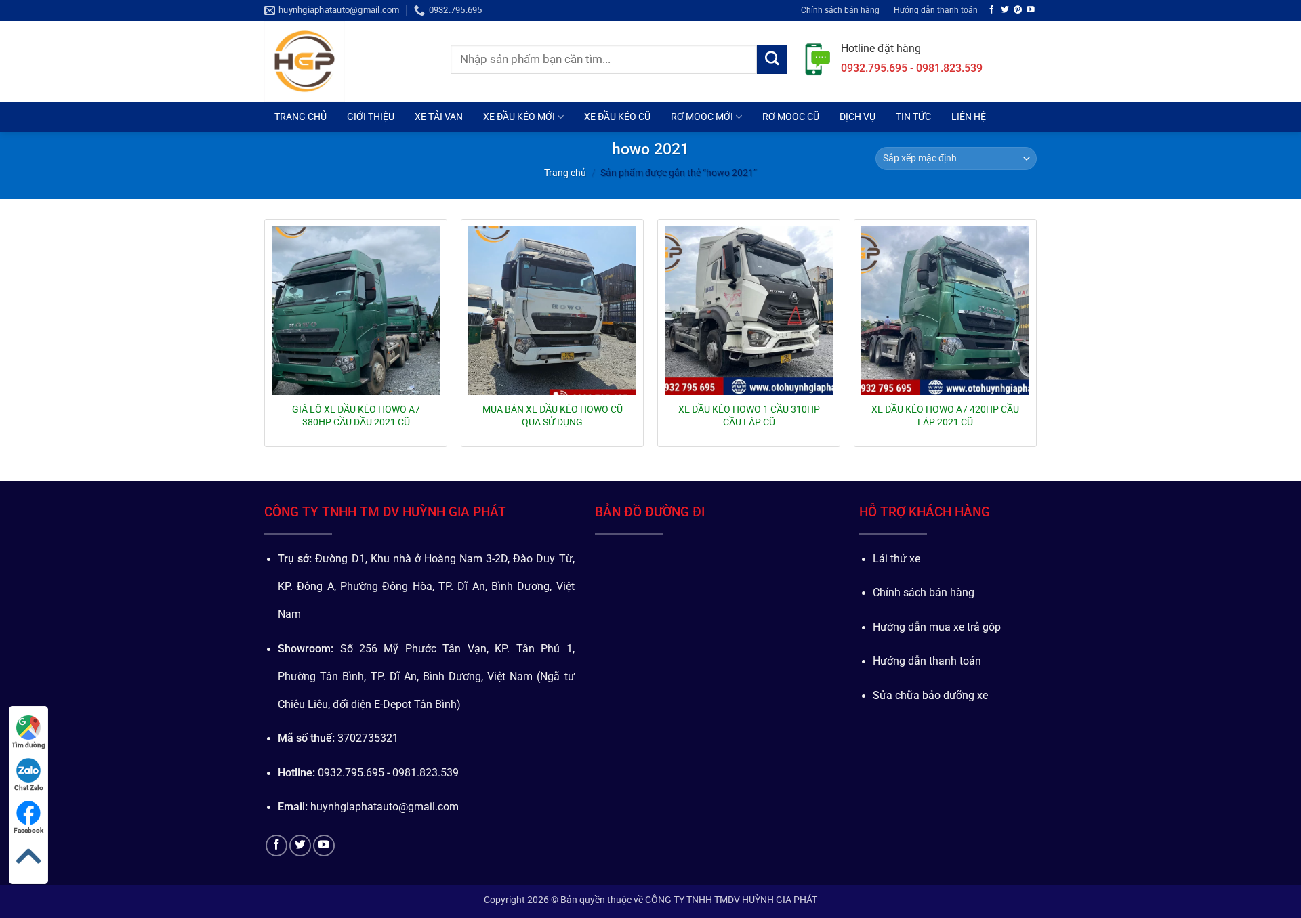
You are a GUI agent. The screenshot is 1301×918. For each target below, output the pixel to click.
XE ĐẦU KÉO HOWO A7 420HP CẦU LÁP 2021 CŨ (945, 415)
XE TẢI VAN (439, 116)
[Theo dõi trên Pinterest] (1018, 9)
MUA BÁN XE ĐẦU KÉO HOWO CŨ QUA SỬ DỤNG (552, 415)
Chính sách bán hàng (840, 10)
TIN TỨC (913, 116)
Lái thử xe (896, 559)
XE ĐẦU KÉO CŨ (617, 116)
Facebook (28, 830)
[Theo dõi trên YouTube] (1031, 9)
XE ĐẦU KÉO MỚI (519, 116)
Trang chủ (565, 172)
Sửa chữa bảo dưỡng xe (930, 696)
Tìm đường (28, 745)
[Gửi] (772, 60)
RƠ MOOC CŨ (790, 116)
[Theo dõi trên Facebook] (992, 9)
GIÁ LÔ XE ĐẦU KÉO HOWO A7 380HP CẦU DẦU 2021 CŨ (356, 415)
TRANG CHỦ (300, 116)
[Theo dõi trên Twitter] (1005, 9)
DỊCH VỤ (857, 116)
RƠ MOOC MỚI (702, 116)
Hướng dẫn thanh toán (936, 10)
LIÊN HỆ (968, 116)
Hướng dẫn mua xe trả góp (937, 627)
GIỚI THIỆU (370, 116)
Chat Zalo (28, 787)
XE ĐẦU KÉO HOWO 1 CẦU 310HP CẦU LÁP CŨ (749, 415)
